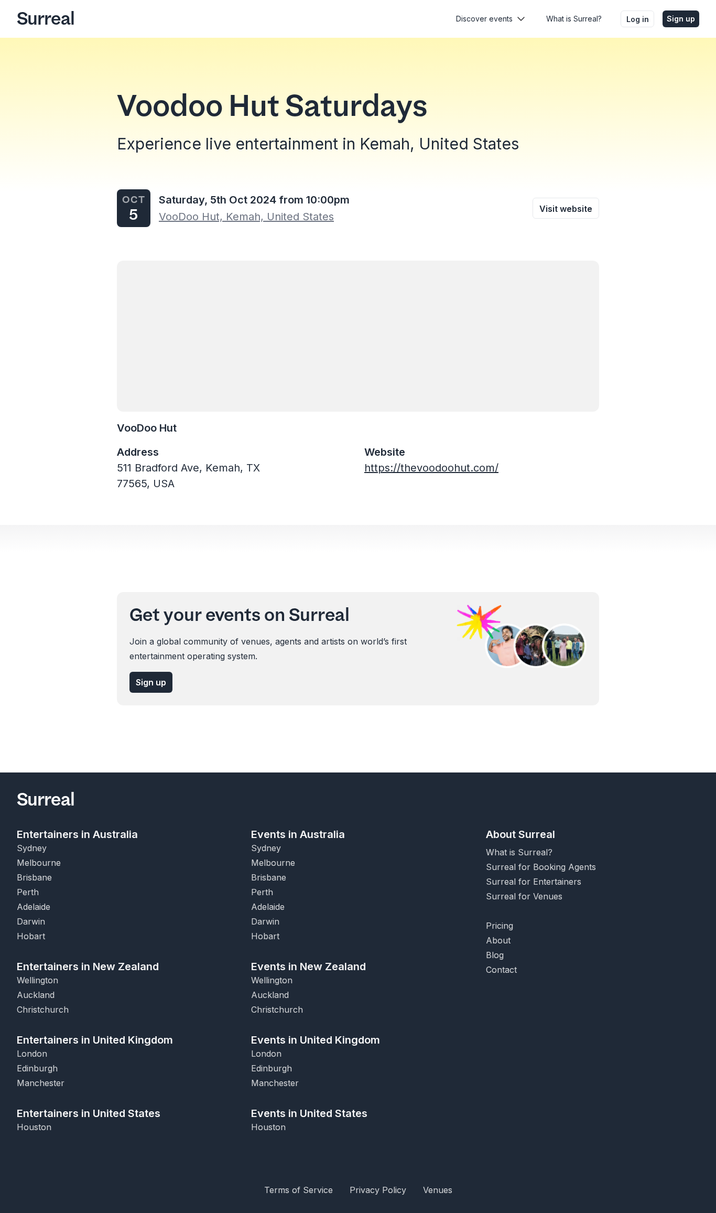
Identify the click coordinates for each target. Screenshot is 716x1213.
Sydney (32, 848)
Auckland (36, 995)
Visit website (565, 208)
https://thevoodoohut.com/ (431, 467)
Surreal (45, 18)
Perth (28, 892)
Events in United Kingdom (315, 1040)
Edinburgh (37, 1068)
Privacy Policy (378, 1190)
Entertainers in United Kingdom (95, 1040)
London (32, 1053)
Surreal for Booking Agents (541, 867)
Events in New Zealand (308, 966)
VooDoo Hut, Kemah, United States (246, 216)
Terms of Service (298, 1190)
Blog (495, 955)
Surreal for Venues (524, 896)
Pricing (499, 925)
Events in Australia (298, 834)
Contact (501, 969)
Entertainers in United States (88, 1113)
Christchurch (43, 1009)
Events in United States (309, 1113)
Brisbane (34, 877)
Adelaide (33, 906)
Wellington (37, 980)
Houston (34, 1127)
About (498, 940)
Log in (637, 19)
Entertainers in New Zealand (88, 966)
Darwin (31, 921)
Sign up (681, 18)
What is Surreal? (574, 18)
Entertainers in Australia (77, 834)
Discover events (484, 18)
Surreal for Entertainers (533, 881)
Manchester (40, 1083)
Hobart (31, 936)
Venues (437, 1190)
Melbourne (39, 862)
